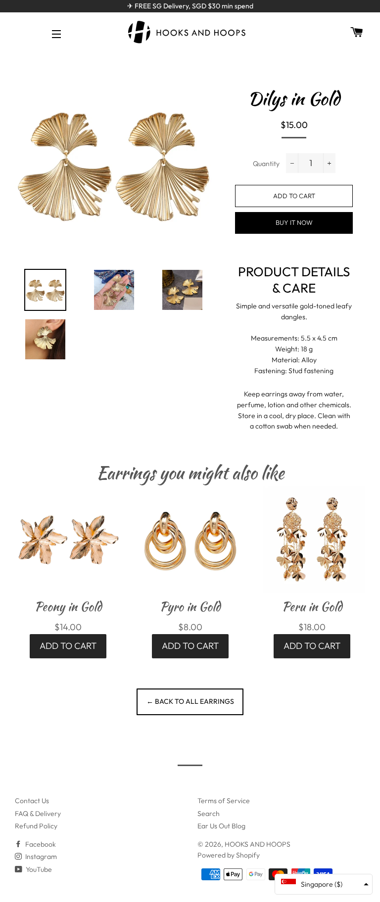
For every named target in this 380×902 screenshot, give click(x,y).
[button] (324, 884)
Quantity (266, 163)
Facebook (40, 844)
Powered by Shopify (228, 855)
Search (208, 813)
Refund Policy (36, 825)
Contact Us (32, 800)
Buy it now (294, 222)
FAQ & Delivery (38, 813)
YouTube (38, 869)
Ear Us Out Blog (221, 825)
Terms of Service (223, 800)
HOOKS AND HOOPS (257, 844)
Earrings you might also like (190, 472)
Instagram (40, 856)
